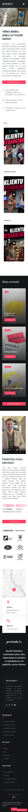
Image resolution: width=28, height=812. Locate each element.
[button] (14, 589)
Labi (14, 809)
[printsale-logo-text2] (7, 3)
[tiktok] (12, 705)
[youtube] (15, 705)
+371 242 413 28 (12, 629)
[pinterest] (9, 705)
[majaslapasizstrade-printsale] (13, 797)
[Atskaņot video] (14, 146)
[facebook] (6, 705)
